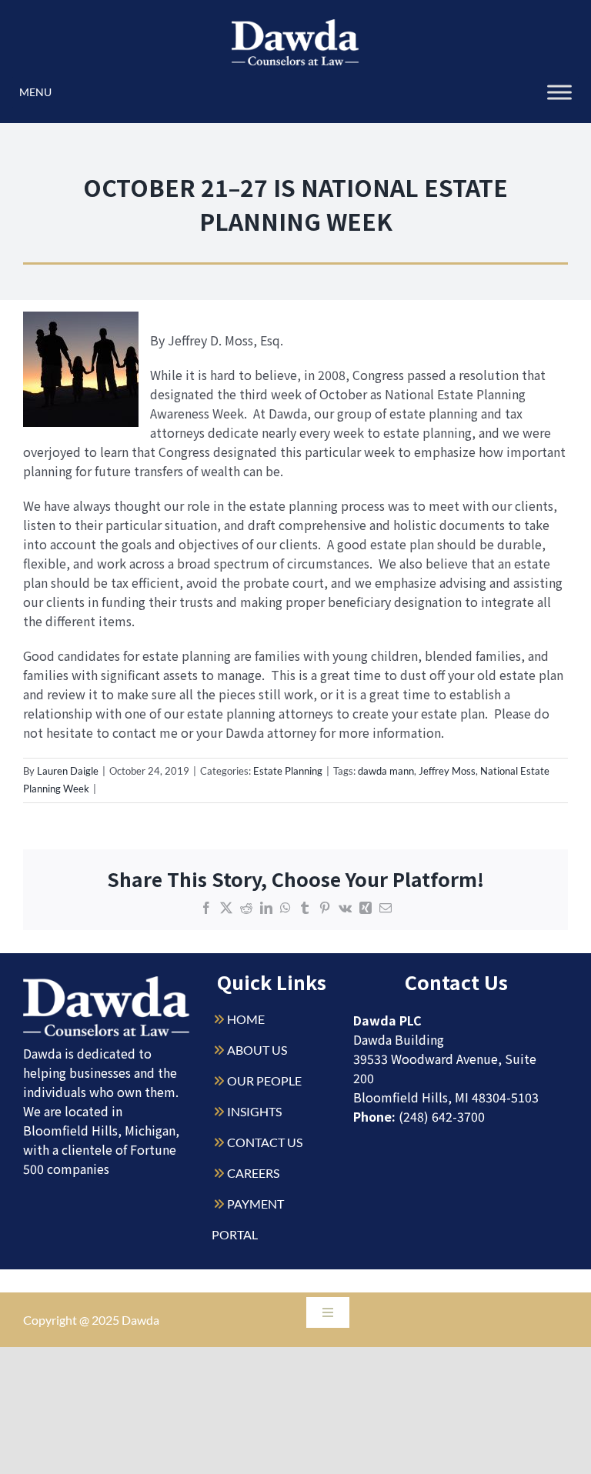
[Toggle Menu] (559, 92)
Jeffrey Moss (447, 771)
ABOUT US (257, 1049)
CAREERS (253, 1173)
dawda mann (386, 771)
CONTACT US (264, 1142)
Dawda (140, 1319)
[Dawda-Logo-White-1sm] (106, 982)
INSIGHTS (254, 1111)
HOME (246, 1019)
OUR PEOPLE (264, 1080)
